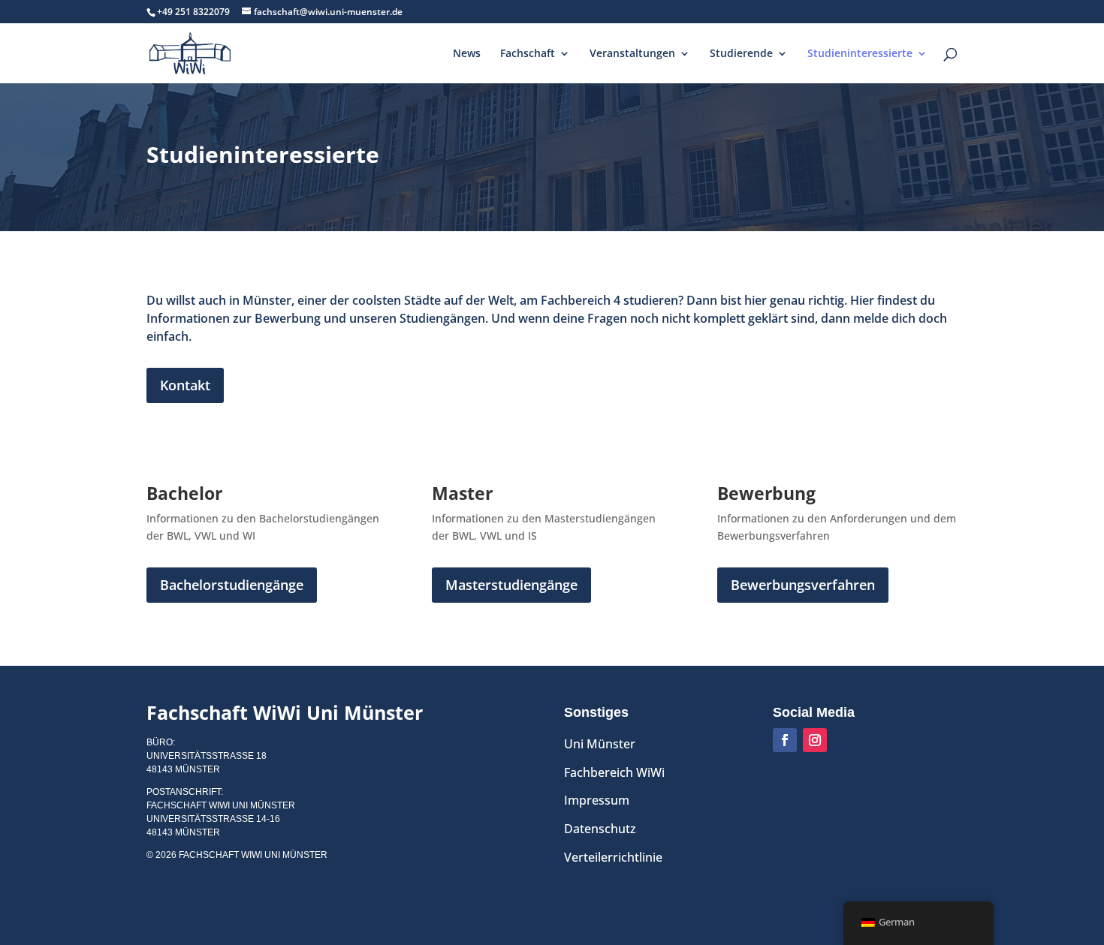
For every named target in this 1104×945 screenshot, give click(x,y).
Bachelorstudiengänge (231, 585)
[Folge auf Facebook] (785, 740)
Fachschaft (527, 54)
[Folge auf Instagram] (815, 740)
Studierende (741, 54)
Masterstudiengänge (511, 585)
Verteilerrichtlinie (613, 857)
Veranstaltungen (632, 54)
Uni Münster (599, 744)
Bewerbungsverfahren (803, 585)
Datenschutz (600, 828)
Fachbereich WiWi (614, 772)
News (467, 54)
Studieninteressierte (859, 54)
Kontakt (185, 385)
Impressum (596, 800)
